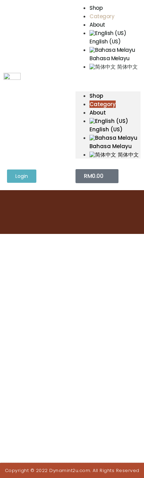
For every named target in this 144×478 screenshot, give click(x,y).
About (97, 24)
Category (101, 16)
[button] (108, 75)
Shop (95, 8)
